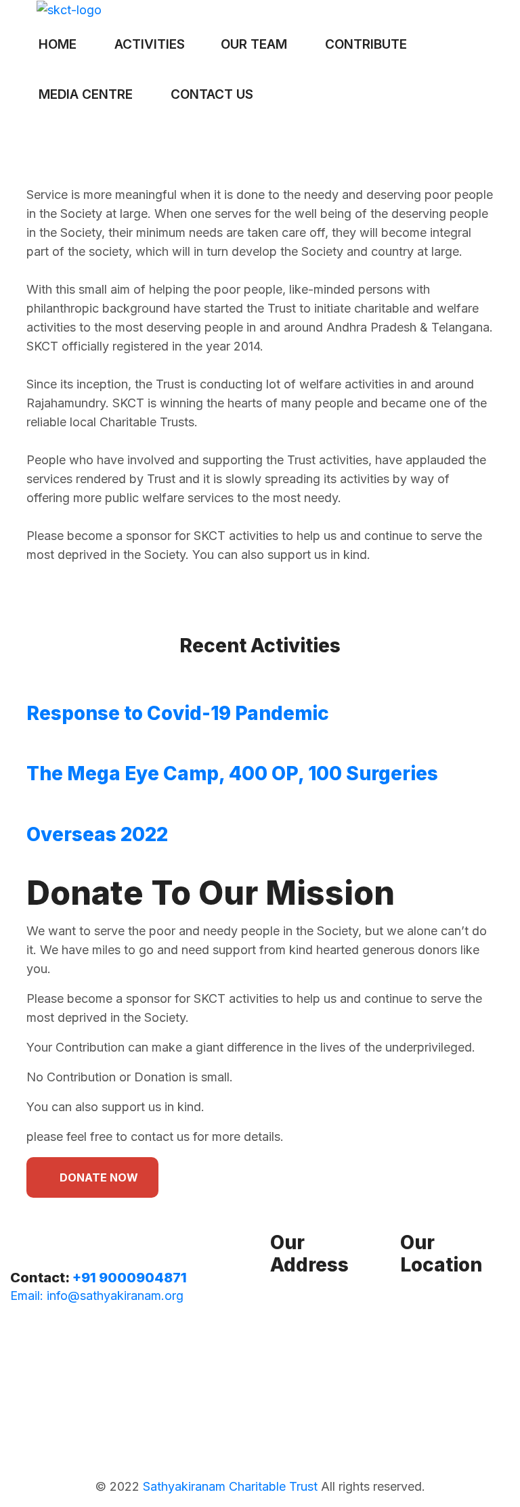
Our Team (254, 44)
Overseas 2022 (97, 834)
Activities (149, 44)
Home (58, 44)
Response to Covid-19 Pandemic (177, 713)
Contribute (366, 44)
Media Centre (86, 94)
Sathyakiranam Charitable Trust (230, 1486)
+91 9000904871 (129, 1277)
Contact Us (212, 94)
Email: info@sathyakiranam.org (96, 1295)
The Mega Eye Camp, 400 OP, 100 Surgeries (232, 773)
